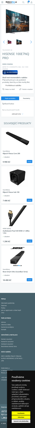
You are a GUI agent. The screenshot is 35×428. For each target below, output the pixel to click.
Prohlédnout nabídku (13, 85)
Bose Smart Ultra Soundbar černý (15, 272)
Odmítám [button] (21, 417)
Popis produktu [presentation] (10, 98)
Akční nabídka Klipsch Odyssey (11, 356)
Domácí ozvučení (6, 339)
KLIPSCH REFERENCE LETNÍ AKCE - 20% (12, 359)
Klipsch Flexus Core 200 (11, 153)
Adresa (3, 322)
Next (31, 42)
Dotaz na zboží (10, 89)
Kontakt (3, 329)
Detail (29, 161)
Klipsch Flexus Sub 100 (11, 192)
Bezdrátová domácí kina (9, 346)
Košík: (28, 2)
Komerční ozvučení (7, 341)
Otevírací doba (6, 325)
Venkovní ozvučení (7, 344)
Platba (3, 308)
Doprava (4, 305)
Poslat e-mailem (27, 89)
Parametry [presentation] (26, 98)
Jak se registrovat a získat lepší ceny (11, 311)
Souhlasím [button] (21, 413)
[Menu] (2, 2)
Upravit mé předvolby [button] (21, 421)
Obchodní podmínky (7, 303)
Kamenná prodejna (7, 327)
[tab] (10, 98)
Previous (3, 42)
